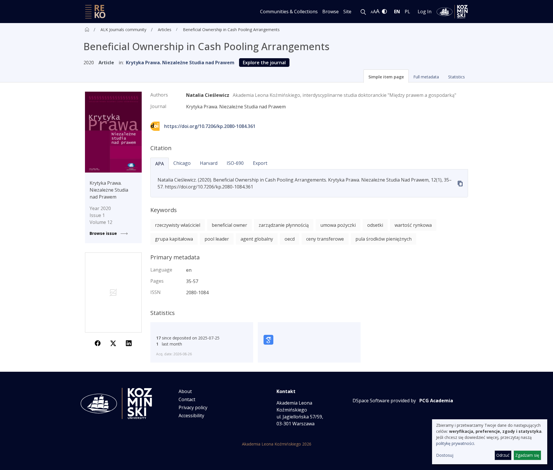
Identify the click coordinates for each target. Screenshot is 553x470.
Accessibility (191, 415)
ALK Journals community (123, 29)
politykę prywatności (455, 443)
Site (347, 11)
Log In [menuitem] (424, 11)
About (185, 391)
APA (159, 164)
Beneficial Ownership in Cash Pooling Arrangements (231, 29)
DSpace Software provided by (384, 400)
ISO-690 (235, 163)
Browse (330, 11)
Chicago (182, 163)
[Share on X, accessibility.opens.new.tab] (113, 342)
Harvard (208, 163)
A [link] (372, 12)
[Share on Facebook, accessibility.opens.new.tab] (98, 342)
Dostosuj (444, 455)
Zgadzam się (527, 455)
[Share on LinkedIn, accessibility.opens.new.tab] (129, 342)
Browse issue (104, 233)
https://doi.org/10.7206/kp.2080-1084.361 (209, 126)
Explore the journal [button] (264, 62)
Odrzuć (503, 455)
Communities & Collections (289, 11)
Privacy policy (193, 407)
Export (260, 163)
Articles (164, 29)
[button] (386, 76)
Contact (187, 399)
